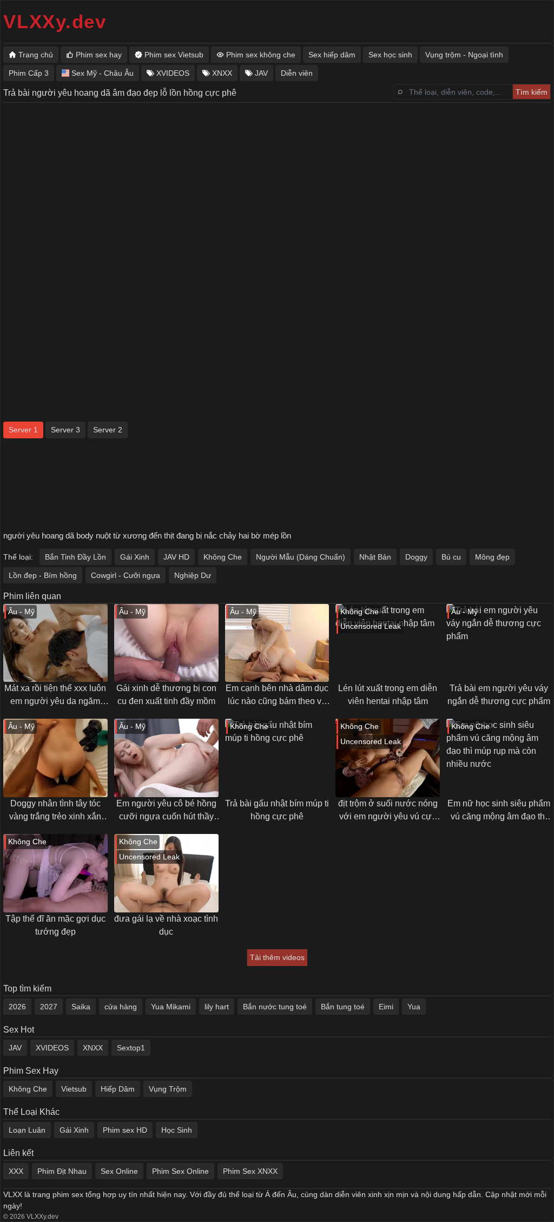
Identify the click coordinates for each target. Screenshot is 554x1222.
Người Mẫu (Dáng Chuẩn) (300, 557)
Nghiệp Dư (192, 575)
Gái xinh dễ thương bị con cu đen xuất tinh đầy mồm (166, 695)
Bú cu (451, 557)
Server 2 (107, 429)
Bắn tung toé (343, 1006)
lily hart (217, 1006)
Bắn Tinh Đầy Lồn (75, 557)
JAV (15, 1047)
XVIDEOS (52, 1047)
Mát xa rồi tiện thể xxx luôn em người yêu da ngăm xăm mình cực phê (55, 696)
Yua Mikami (170, 1006)
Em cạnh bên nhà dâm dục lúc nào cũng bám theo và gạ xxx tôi (277, 696)
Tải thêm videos (277, 957)
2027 (48, 1006)
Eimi (386, 1006)
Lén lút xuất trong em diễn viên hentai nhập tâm (387, 695)
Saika (80, 1006)
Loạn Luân (27, 1130)
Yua (413, 1006)
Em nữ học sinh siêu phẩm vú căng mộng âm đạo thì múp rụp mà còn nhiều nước (498, 811)
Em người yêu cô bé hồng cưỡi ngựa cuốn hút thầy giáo (166, 811)
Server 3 (65, 429)
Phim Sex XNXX (250, 1171)
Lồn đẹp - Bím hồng (43, 575)
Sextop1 (131, 1047)
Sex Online (119, 1171)
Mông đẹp (492, 557)
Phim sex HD (125, 1130)
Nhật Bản (375, 557)
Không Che (222, 557)
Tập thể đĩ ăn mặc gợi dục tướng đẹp (55, 925)
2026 (17, 1006)
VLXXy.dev (55, 21)
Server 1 (23, 429)
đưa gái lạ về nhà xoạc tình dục (166, 925)
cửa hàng (120, 1006)
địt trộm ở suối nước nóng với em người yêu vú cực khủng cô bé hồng (388, 811)
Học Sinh (176, 1130)
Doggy (416, 557)
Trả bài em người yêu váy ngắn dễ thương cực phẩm (498, 695)
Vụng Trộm (168, 1089)
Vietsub (74, 1089)
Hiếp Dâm (118, 1089)
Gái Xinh (134, 557)
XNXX (93, 1047)
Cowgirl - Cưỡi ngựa (125, 575)
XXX (16, 1171)
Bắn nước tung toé (275, 1006)
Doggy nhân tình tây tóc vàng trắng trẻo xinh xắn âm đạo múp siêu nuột (55, 811)
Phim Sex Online (180, 1171)
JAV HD (176, 557)
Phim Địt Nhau (62, 1171)
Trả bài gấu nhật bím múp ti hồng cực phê (277, 810)
